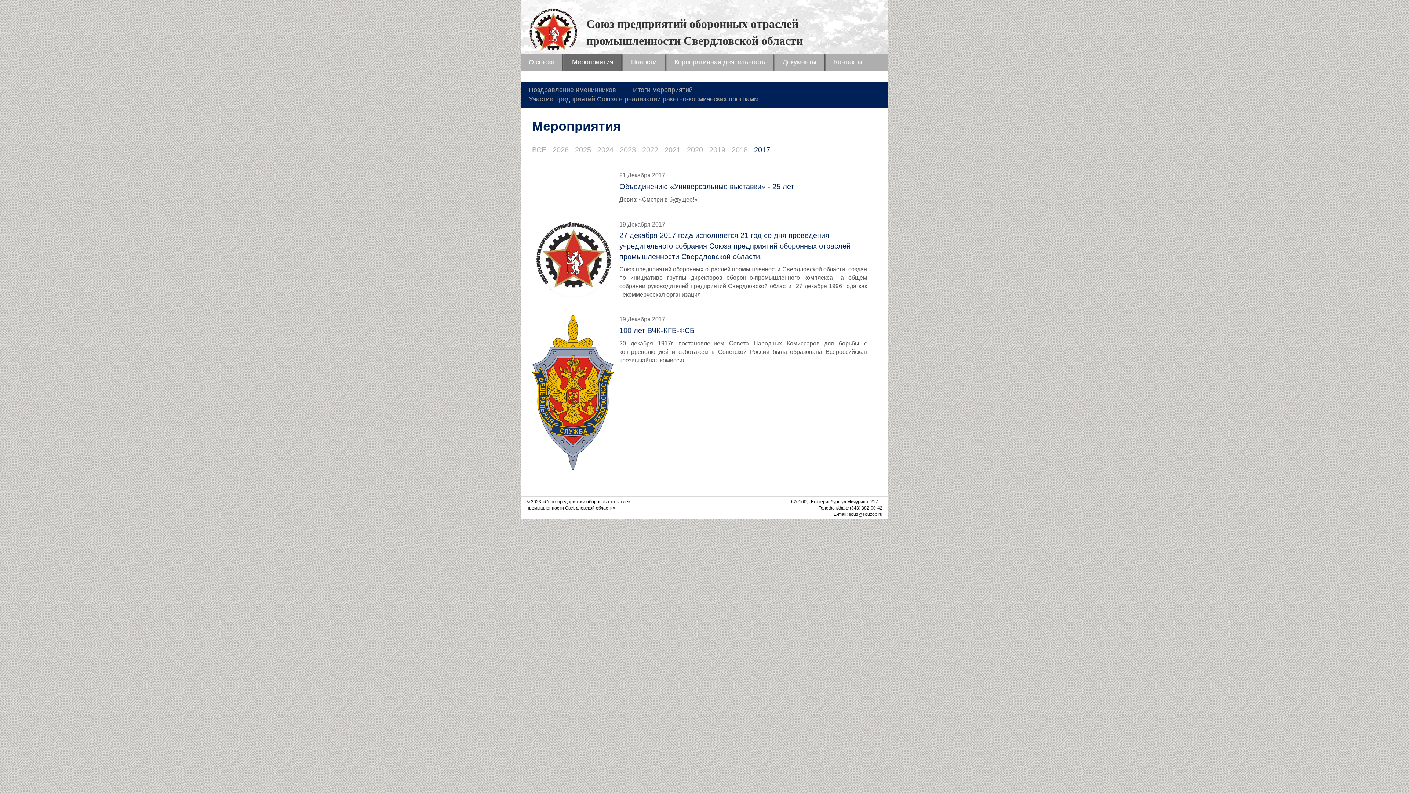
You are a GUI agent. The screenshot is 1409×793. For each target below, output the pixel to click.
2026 (561, 150)
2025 (583, 150)
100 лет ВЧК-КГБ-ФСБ (657, 330)
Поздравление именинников (572, 90)
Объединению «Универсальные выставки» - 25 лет (706, 186)
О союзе (541, 62)
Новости (644, 62)
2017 (762, 150)
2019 (717, 150)
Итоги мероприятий (663, 90)
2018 (740, 150)
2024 (605, 150)
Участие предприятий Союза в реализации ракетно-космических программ (643, 99)
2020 (695, 150)
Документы (799, 62)
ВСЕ (539, 150)
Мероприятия (593, 62)
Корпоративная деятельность (719, 62)
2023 (628, 150)
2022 (650, 150)
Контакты (848, 62)
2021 (673, 150)
